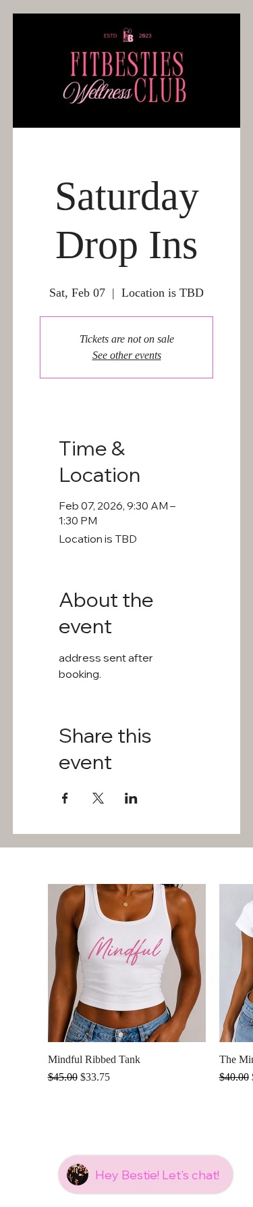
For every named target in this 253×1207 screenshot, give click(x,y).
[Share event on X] (98, 798)
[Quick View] (127, 963)
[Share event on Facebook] (65, 798)
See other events (126, 355)
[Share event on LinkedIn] (131, 798)
